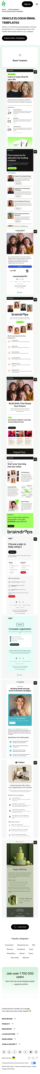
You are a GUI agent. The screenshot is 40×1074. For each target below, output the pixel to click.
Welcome (26, 957)
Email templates (13, 9)
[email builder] (3, 4)
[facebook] (4, 1052)
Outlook (22, 953)
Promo (31, 953)
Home (4, 9)
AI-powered (9, 945)
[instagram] (20, 1052)
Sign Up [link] (27, 4)
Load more (22, 927)
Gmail (31, 949)
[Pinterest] (36, 1052)
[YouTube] (31, 1052)
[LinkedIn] (9, 1052)
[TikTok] (25, 1052)
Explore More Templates (14, 38)
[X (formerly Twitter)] (15, 1052)
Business (10, 949)
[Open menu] (37, 4)
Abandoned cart (22, 945)
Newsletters (11, 953)
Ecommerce (21, 949)
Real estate (15, 957)
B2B (33, 945)
